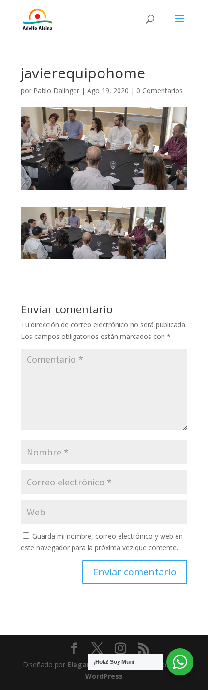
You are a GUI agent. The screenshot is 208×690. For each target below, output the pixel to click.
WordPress (104, 676)
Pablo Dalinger (56, 90)
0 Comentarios (159, 90)
